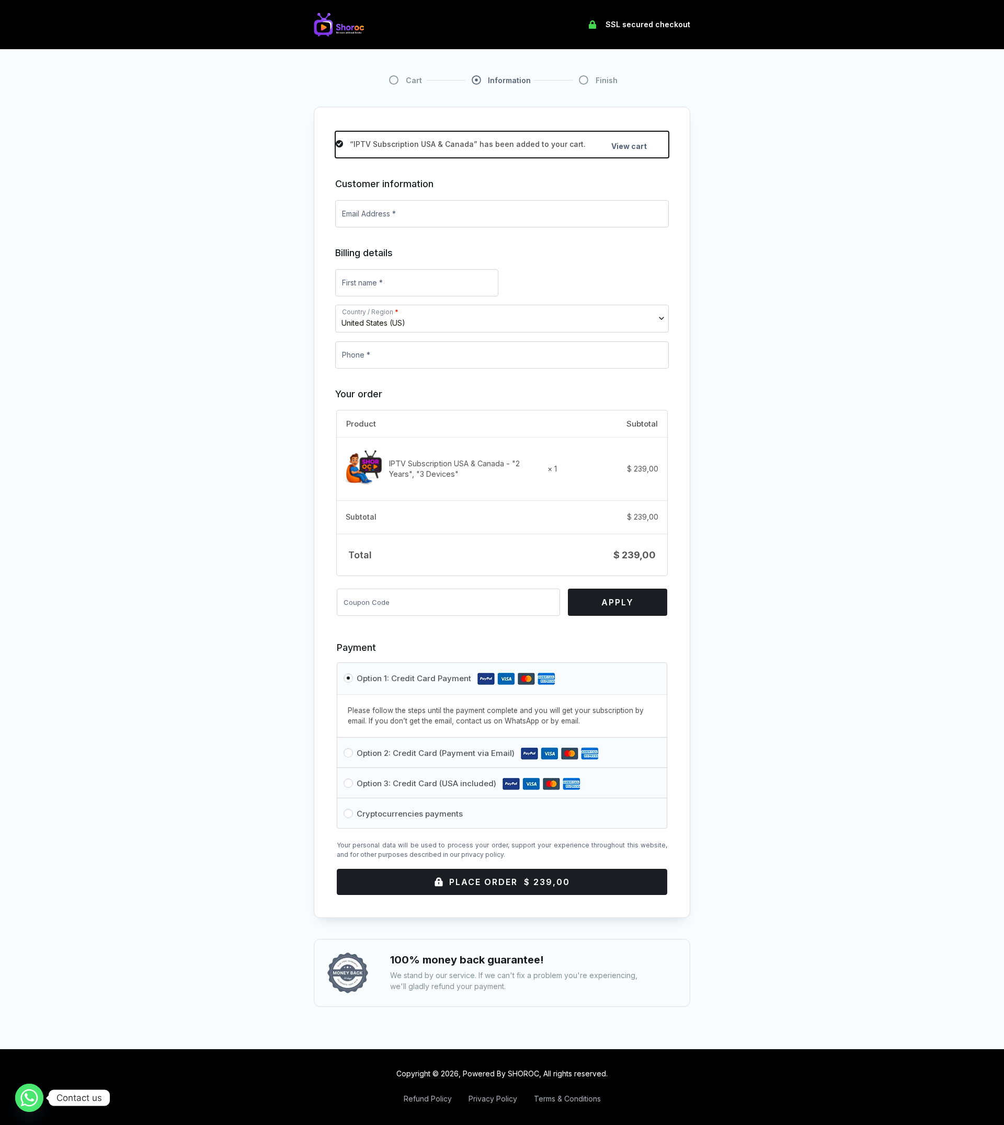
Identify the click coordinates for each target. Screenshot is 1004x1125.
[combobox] (502, 318)
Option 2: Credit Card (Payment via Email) (437, 753)
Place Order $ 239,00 (509, 882)
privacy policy (482, 854)
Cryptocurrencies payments (410, 814)
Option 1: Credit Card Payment (415, 678)
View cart (629, 146)
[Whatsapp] (29, 1098)
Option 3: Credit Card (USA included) (427, 783)
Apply (617, 602)
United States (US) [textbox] (373, 322)
